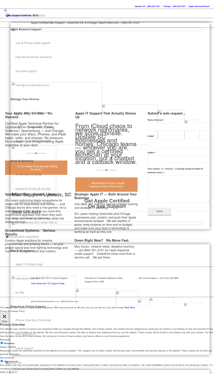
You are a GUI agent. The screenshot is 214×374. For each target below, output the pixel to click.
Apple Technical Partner (199, 6)
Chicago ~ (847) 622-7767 (174, 6)
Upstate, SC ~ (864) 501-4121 (147, 6)
